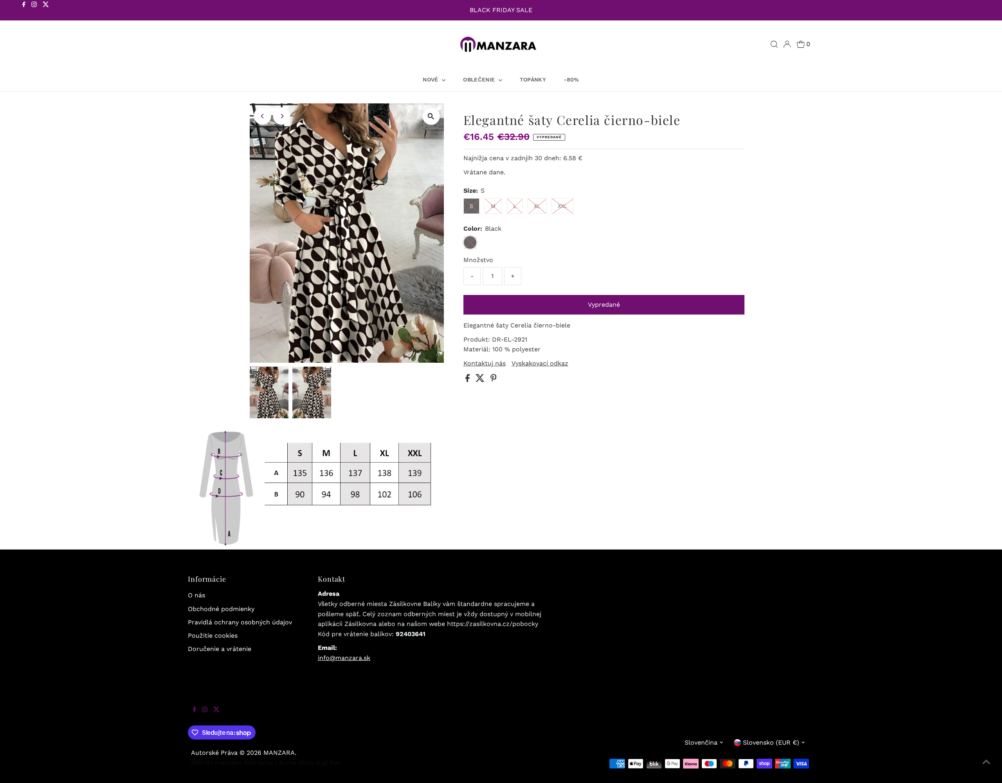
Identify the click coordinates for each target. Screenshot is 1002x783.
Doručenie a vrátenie (219, 649)
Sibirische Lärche (270, 762)
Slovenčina (701, 742)
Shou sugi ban (319, 762)
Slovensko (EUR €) (771, 742)
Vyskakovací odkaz (540, 363)
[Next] (281, 116)
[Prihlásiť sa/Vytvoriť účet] (787, 44)
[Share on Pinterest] (493, 379)
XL (537, 206)
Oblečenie (480, 79)
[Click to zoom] (431, 116)
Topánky (533, 79)
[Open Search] (774, 44)
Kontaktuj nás (484, 363)
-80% (571, 79)
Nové (431, 79)
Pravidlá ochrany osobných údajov (240, 622)
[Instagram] (34, 11)
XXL (562, 206)
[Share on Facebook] (468, 379)
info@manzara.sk (344, 658)
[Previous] (262, 116)
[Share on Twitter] (481, 379)
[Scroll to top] (986, 767)
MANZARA (279, 752)
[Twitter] (46, 11)
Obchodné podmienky (221, 609)
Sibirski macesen (216, 762)
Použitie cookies (213, 635)
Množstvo (478, 260)
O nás (196, 595)
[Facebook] (23, 11)
